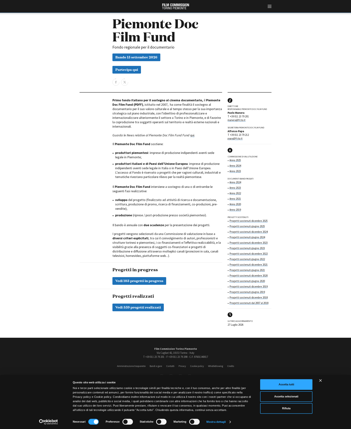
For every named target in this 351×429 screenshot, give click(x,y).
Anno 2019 (235, 209)
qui (192, 135)
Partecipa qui (126, 69)
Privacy (182, 366)
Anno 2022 (235, 193)
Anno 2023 (235, 171)
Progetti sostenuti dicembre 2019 (248, 286)
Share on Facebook (115, 82)
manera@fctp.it (237, 120)
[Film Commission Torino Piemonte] (175, 6)
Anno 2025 (235, 160)
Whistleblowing (215, 366)
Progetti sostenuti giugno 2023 (247, 248)
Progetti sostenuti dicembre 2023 (248, 242)
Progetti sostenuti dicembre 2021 (248, 264)
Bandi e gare (156, 366)
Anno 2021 (235, 198)
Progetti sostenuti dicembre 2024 (248, 231)
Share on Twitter (124, 82)
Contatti (170, 366)
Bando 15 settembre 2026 (136, 56)
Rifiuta (286, 408)
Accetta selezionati (286, 396)
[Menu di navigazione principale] (269, 7)
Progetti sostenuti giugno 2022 (247, 259)
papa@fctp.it (235, 138)
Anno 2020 (235, 204)
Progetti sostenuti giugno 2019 (247, 292)
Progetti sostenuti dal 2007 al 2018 (248, 303)
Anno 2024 (235, 165)
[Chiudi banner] (320, 380)
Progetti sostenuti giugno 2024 (247, 237)
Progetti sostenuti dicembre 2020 (248, 275)
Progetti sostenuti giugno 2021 (247, 270)
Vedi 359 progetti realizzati (138, 306)
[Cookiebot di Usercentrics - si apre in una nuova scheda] (49, 422)
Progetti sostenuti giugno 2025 (247, 226)
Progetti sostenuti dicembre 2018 (248, 297)
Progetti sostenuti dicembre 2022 (248, 253)
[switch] (127, 422)
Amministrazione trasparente (131, 366)
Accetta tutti (286, 384)
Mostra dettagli (216, 421)
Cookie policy (197, 366)
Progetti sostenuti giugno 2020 (247, 281)
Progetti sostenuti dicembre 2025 (248, 221)
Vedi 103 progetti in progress (139, 280)
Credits (230, 366)
